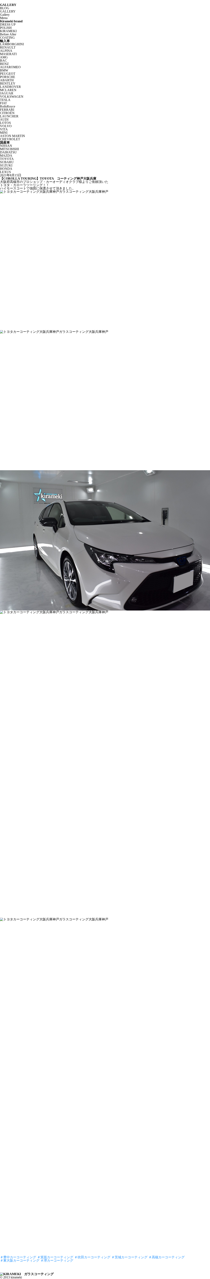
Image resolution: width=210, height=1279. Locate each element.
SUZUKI (6, 165)
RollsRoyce (7, 106)
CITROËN (7, 113)
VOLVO (6, 126)
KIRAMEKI (8, 31)
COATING (7, 37)
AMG (4, 57)
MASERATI (8, 54)
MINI (3, 132)
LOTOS (5, 123)
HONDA (6, 168)
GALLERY (8, 11)
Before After (8, 34)
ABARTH (7, 80)
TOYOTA (7, 159)
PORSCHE (7, 77)
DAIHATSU (8, 152)
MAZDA (6, 155)
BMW (4, 70)
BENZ (4, 64)
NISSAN (6, 145)
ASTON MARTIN (12, 136)
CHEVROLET (10, 139)
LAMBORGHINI (12, 44)
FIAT (3, 103)
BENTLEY (7, 83)
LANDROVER (10, 86)
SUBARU (7, 162)
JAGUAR (6, 93)
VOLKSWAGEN (11, 96)
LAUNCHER (9, 116)
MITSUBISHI (9, 149)
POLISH (6, 27)
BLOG (4, 8)
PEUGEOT (7, 73)
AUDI (4, 119)
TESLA (5, 100)
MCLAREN (8, 90)
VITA (4, 129)
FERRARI (7, 109)
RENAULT (8, 47)
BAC (3, 60)
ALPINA (6, 50)
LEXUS (5, 172)
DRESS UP (8, 24)
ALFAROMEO (10, 67)
